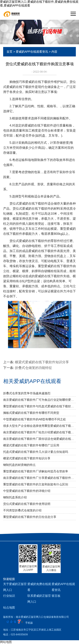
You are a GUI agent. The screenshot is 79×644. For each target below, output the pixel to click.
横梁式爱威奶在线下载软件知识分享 (42, 362)
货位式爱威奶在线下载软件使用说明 (26, 504)
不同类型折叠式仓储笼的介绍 (22, 510)
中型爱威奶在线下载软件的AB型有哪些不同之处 (34, 419)
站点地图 (9, 607)
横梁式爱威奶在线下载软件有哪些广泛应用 (31, 445)
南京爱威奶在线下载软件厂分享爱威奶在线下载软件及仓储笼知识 (39, 477)
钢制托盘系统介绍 (15, 497)
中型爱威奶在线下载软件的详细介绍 (26, 490)
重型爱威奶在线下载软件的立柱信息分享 (29, 517)
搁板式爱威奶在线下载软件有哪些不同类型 (31, 412)
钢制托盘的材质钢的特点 (19, 464)
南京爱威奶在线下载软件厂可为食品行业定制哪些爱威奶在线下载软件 (39, 399)
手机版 (29, 622)
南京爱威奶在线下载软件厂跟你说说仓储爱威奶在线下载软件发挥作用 (39, 438)
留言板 (56, 595)
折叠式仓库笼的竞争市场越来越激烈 (26, 393)
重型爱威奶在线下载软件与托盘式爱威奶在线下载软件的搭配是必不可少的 (39, 406)
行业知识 (9, 595)
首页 (9, 51)
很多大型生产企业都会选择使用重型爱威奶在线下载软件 (39, 425)
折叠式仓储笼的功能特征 (33, 368)
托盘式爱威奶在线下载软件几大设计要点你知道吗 (35, 451)
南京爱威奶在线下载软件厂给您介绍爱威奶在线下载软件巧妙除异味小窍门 (39, 432)
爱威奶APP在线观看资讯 (32, 51)
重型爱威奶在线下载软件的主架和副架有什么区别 (35, 484)
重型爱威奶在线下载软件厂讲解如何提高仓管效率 (35, 471)
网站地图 (6, 642)
